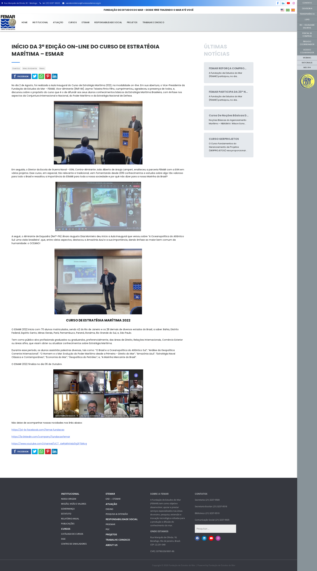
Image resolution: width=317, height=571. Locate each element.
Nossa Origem (68, 498)
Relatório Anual (70, 518)
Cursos (72, 22)
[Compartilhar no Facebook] (21, 76)
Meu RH (307, 67)
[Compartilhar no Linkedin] (54, 76)
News (42, 68)
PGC (108, 529)
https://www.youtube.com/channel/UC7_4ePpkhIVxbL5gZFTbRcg (49, 443)
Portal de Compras (307, 34)
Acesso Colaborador (307, 51)
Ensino (109, 509)
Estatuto (66, 513)
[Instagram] (218, 538)
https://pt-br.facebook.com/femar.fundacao (38, 429)
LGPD (307, 19)
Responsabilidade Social (108, 22)
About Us (112, 545)
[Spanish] (293, 10)
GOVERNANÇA (68, 508)
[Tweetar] (35, 76)
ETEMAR (85, 22)
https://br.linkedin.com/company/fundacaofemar (41, 436)
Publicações (67, 523)
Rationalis (307, 62)
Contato (307, 2)
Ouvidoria (307, 8)
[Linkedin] (204, 538)
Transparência (307, 14)
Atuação (58, 22)
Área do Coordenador (307, 43)
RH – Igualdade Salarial (307, 26)
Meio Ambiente (30, 68)
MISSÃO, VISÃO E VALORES (73, 503)
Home (25, 22)
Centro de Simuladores (74, 543)
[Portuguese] (288, 10)
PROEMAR (110, 524)
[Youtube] (211, 538)
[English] (283, 10)
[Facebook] (197, 538)
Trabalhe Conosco (153, 22)
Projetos (132, 22)
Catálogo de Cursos (72, 533)
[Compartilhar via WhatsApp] (41, 76)
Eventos (16, 68)
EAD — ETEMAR (113, 498)
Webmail (307, 57)
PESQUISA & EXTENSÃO (117, 514)
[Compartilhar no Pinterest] (48, 76)
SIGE (63, 538)
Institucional (40, 22)
